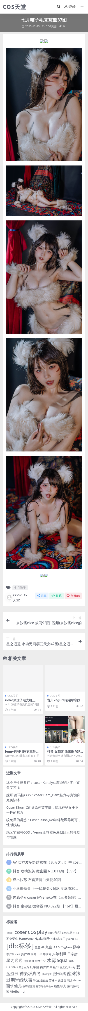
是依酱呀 (28, 961)
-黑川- (10, 933)
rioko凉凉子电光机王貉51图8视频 (22, 702)
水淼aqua (57, 960)
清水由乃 (24, 967)
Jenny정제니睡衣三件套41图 (23, 753)
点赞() (75, 596)
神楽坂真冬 (30, 973)
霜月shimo (74, 980)
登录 (72, 7)
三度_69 (39, 947)
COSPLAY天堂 (20, 597)
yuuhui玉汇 (72, 938)
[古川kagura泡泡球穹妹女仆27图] (65, 678)
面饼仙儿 (14, 985)
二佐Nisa (66, 947)
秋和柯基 (47, 974)
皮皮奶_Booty (67, 967)
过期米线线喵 (19, 980)
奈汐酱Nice (13, 954)
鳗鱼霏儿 (60, 986)
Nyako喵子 (42, 938)
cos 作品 (54, 932)
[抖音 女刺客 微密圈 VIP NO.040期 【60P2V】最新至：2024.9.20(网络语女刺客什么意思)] (65, 729)
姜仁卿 (25, 954)
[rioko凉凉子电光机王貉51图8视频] (23, 678)
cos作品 (67, 933)
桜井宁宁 (40, 961)
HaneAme (26, 938)
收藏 (59, 596)
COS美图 (51, 26)
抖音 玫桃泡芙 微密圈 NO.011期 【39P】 (45, 871)
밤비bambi (17, 992)
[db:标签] (20, 945)
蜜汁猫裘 (59, 973)
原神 (76, 947)
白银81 (54, 967)
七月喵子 (20, 588)
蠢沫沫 (74, 973)
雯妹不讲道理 (57, 980)
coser (20, 932)
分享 (43, 596)
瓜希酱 (34, 967)
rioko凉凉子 (58, 938)
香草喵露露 (29, 986)
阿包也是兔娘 (40, 980)
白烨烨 (44, 967)
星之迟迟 (14, 960)
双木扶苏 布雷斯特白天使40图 (37, 879)
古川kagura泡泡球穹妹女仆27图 (63, 702)
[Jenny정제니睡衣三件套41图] (23, 729)
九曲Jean (52, 947)
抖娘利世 (59, 953)
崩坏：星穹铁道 (41, 954)
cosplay (37, 931)
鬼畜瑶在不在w (44, 986)
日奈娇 (72, 954)
